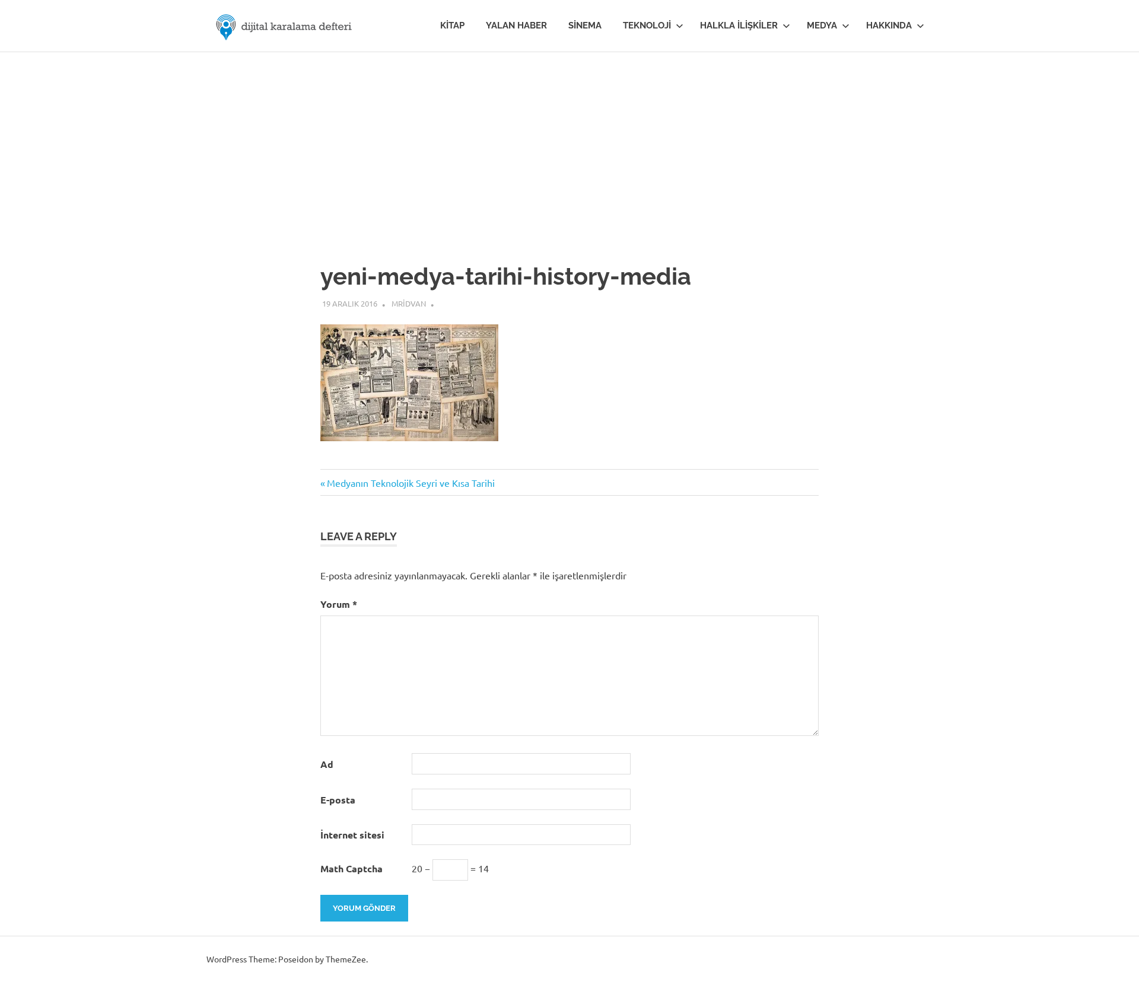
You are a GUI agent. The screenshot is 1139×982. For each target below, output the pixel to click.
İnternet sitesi (352, 834)
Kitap (452, 25)
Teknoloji (647, 25)
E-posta (337, 799)
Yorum (338, 604)
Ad (326, 764)
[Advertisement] (569, 141)
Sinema (585, 25)
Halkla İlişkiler (739, 25)
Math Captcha (351, 868)
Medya (822, 25)
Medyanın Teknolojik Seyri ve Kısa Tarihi (410, 483)
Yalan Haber (516, 25)
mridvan (409, 303)
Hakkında (889, 25)
